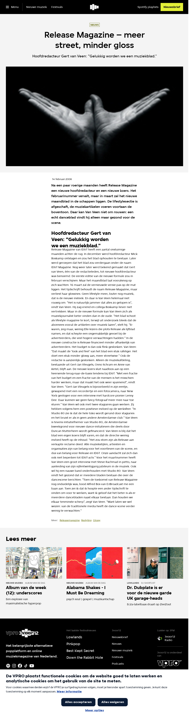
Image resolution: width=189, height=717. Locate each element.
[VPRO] (169, 664)
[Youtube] (32, 666)
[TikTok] (26, 666)
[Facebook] (20, 666)
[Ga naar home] (94, 7)
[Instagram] (14, 666)
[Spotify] (8, 666)
